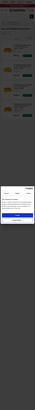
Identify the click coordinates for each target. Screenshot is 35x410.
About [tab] (29, 193)
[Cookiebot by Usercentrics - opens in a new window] (25, 189)
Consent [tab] (6, 193)
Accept (17, 215)
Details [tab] (17, 193)
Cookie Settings (16, 220)
